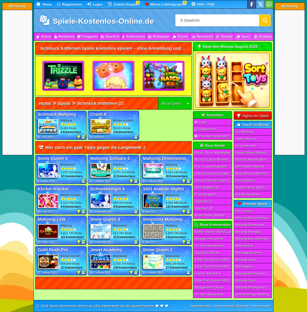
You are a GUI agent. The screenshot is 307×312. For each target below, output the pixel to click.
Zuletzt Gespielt (126, 4)
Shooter (227, 36)
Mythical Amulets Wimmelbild (253, 159)
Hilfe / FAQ (205, 4)
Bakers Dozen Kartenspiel (213, 152)
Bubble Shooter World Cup (213, 232)
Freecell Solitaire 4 (207, 273)
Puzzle (183, 36)
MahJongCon (244, 266)
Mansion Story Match (250, 187)
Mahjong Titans (246, 259)
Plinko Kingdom (205, 194)
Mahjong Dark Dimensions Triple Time (253, 218)
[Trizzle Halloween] (63, 76)
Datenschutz (225, 306)
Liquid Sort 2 (203, 201)
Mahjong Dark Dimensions (253, 239)
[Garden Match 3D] (163, 76)
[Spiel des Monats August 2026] (232, 106)
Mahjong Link (244, 245)
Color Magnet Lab (207, 187)
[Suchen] (265, 20)
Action (46, 36)
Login (97, 4)
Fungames (90, 36)
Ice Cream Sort (245, 145)
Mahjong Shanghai (248, 232)
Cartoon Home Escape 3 (212, 180)
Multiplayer (161, 36)
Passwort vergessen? (213, 136)
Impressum (262, 306)
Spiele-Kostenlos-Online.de (102, 21)
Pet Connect (244, 211)
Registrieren (71, 4)
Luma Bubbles (245, 180)
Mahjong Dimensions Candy (253, 273)
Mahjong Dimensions (249, 225)
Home (46, 4)
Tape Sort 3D (204, 208)
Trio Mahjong (244, 132)
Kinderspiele (135, 36)
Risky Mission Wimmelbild (253, 173)
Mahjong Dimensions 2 (251, 287)
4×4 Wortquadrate (247, 194)
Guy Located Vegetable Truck (213, 166)
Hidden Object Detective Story (253, 152)
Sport (246, 36)
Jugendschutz (201, 306)
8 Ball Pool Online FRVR (212, 259)
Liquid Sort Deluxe (207, 252)
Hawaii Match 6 (246, 139)
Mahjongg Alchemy (248, 252)
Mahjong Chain (245, 280)
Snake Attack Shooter (210, 215)
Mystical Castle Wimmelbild (213, 159)
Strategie (265, 36)
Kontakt (244, 306)
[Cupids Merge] (113, 76)
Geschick (112, 36)
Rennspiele (205, 36)
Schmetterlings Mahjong (252, 294)
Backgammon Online (209, 239)
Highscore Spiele (255, 116)
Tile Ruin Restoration (209, 245)
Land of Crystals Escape (212, 173)
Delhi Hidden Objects (250, 166)
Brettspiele (67, 36)
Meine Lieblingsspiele (167, 4)
